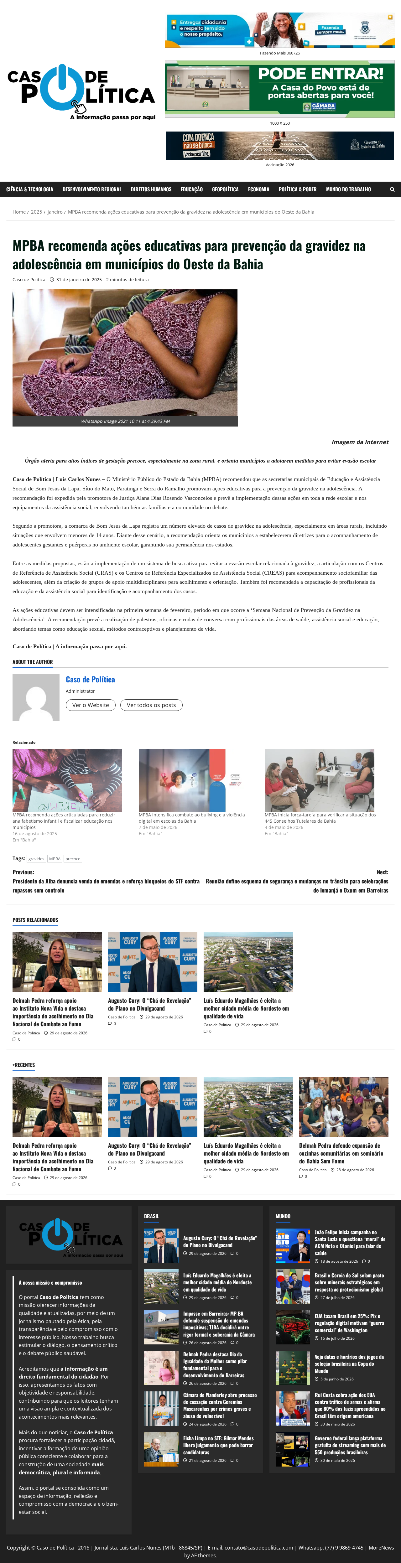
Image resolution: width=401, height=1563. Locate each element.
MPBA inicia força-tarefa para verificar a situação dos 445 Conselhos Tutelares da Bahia (320, 818)
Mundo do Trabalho (348, 189)
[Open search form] (392, 189)
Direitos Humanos (151, 189)
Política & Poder (298, 189)
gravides (36, 859)
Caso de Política (29, 279)
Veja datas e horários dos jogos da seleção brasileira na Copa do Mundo (293, 1368)
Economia (258, 189)
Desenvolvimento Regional (92, 189)
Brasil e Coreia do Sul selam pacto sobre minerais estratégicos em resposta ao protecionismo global (293, 1286)
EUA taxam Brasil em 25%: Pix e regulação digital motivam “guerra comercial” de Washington (293, 1327)
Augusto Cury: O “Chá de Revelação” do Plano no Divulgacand (149, 1004)
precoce (72, 859)
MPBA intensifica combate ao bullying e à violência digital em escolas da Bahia (192, 818)
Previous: (106, 881)
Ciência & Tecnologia (29, 189)
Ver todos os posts (151, 705)
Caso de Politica (26, 1033)
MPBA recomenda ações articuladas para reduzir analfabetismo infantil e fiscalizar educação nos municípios (64, 821)
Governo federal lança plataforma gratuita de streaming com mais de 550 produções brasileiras (293, 1449)
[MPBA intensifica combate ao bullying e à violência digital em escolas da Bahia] (199, 780)
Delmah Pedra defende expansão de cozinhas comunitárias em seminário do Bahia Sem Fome (341, 1153)
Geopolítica (225, 189)
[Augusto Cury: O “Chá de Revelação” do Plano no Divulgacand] (152, 962)
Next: (297, 881)
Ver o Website (90, 705)
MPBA (54, 859)
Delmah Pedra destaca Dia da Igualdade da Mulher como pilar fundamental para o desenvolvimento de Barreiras (161, 1368)
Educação (192, 189)
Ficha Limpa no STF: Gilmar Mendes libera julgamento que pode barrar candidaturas (161, 1449)
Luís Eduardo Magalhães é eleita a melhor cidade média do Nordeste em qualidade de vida (246, 1008)
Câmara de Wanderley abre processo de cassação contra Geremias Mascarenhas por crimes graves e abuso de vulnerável (161, 1408)
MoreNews (381, 1547)
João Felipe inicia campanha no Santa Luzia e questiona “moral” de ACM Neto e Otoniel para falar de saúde (293, 1246)
